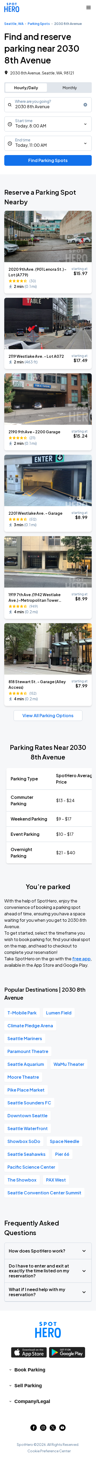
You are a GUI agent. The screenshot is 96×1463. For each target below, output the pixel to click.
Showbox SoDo (23, 1141)
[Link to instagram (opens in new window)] (43, 1429)
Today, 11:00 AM (31, 145)
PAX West (56, 1180)
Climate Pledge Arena (30, 1025)
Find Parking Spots (48, 160)
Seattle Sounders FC (29, 1102)
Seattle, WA (13, 24)
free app (81, 958)
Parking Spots (39, 24)
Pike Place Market (26, 1090)
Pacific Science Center (31, 1167)
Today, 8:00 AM (30, 126)
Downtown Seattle (27, 1115)
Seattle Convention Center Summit (44, 1192)
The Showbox (22, 1180)
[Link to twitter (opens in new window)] (53, 1429)
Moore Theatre (23, 1077)
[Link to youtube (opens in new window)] (62, 1429)
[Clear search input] (85, 105)
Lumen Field (58, 1013)
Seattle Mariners (24, 1038)
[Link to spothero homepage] (48, 1330)
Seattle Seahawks (26, 1154)
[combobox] (48, 104)
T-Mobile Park (22, 1013)
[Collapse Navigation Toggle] (88, 7)
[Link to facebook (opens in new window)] (33, 1429)
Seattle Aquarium (25, 1064)
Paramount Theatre (27, 1051)
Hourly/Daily (26, 87)
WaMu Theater (69, 1064)
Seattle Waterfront (27, 1128)
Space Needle (64, 1141)
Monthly (70, 87)
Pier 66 (62, 1154)
